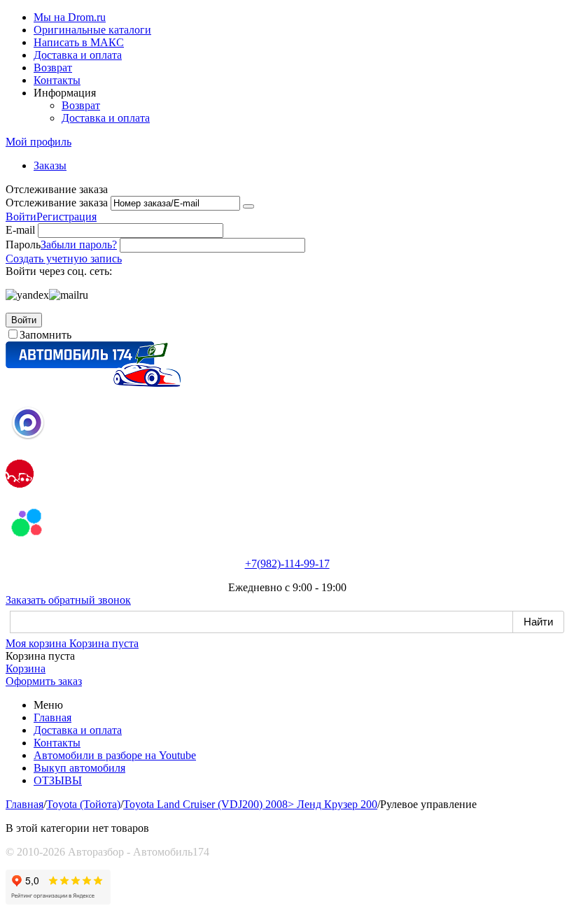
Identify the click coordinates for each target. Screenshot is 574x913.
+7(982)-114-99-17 (287, 563)
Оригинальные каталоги (92, 30)
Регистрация (66, 216)
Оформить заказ (44, 681)
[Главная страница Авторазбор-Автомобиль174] (93, 383)
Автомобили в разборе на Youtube (115, 755)
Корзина (26, 668)
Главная (52, 717)
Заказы (50, 165)
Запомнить (45, 335)
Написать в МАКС (79, 42)
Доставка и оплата (78, 55)
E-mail (20, 230)
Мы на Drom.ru (70, 17)
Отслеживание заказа (57, 202)
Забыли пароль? (79, 244)
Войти (21, 216)
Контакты (57, 80)
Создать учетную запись (64, 258)
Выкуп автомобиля (79, 768)
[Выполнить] (248, 206)
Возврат (53, 67)
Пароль (23, 244)
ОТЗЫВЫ (58, 780)
